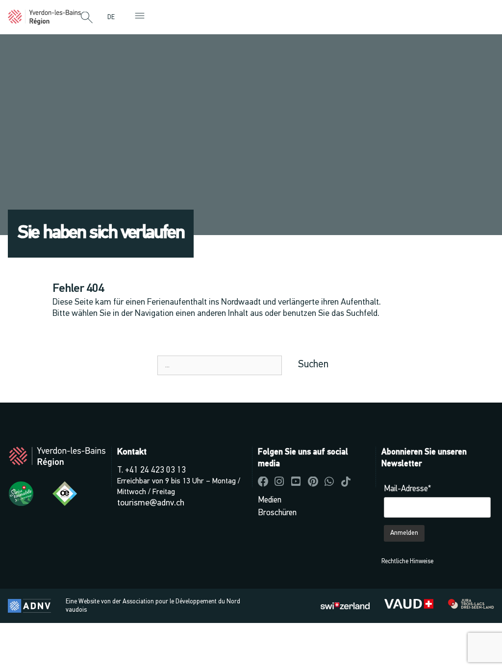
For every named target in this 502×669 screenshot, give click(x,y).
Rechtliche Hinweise (407, 561)
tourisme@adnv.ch (150, 503)
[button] (87, 18)
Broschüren (277, 513)
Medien (269, 500)
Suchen (313, 364)
